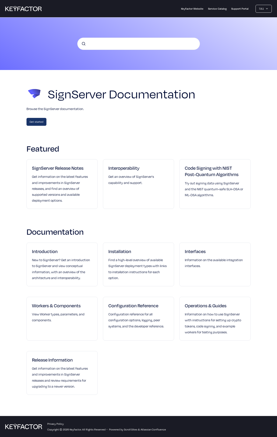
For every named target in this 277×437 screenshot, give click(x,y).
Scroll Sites (130, 429)
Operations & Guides (205, 305)
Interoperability (123, 168)
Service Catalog (217, 8)
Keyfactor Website (192, 8)
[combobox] (139, 44)
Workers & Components (56, 305)
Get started (36, 121)
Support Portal (240, 8)
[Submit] (83, 43)
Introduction (45, 251)
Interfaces (195, 251)
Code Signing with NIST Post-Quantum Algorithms (211, 171)
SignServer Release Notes (57, 168)
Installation (119, 251)
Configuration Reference (133, 305)
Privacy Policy (55, 423)
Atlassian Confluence (153, 429)
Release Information (52, 360)
